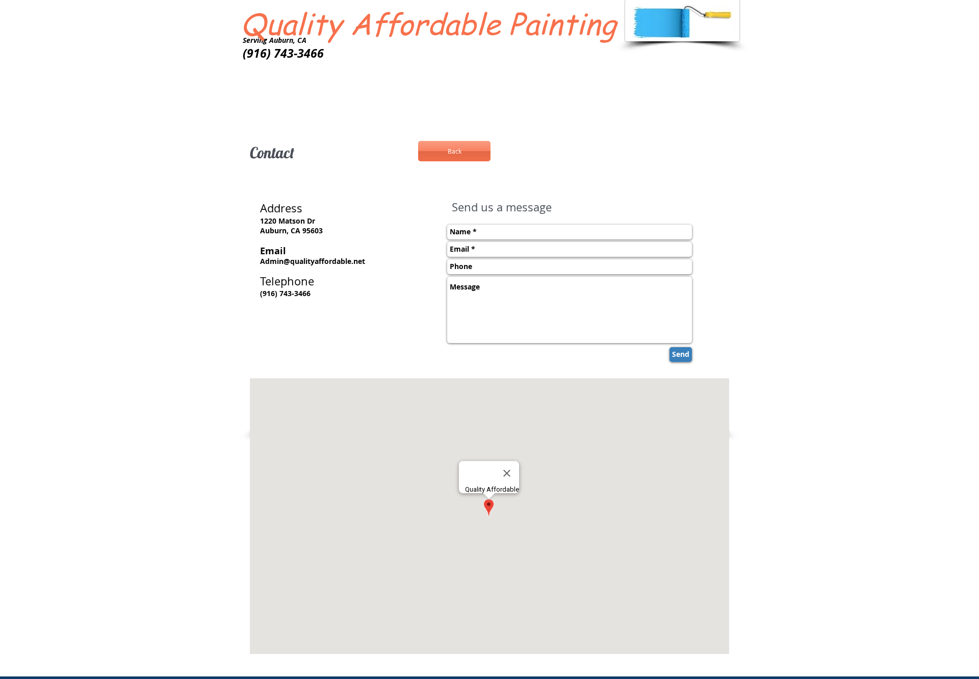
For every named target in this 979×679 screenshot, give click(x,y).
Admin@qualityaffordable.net (312, 261)
